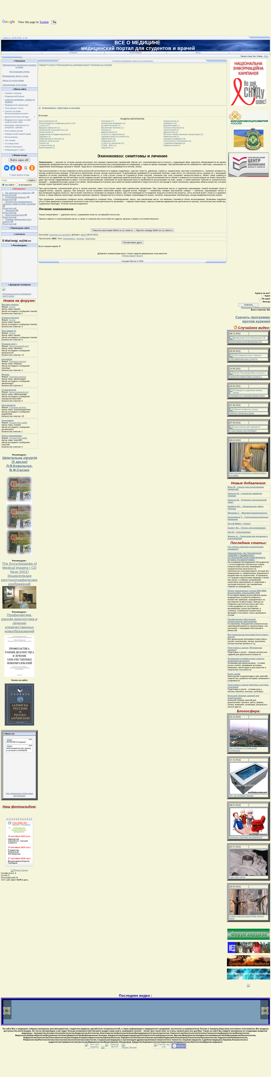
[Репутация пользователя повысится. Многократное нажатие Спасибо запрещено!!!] (112, 230)
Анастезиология (46, 121)
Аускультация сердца (19, 71)
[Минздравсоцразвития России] (249, 124)
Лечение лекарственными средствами (182, 134)
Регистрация (135, 53)
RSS (266, 56)
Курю (267, 296)
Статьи (51, 65)
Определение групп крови (14, 85)
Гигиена (104, 130)
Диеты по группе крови (13, 80)
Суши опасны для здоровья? (243, 430)
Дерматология (107, 132)
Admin (83, 235)
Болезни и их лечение (101, 65)
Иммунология (170, 136)
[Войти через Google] (26, 168)
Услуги (12, 307)
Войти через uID (19, 160)
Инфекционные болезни (50, 139)
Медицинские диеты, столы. (15, 76)
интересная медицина (111, 123)
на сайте (9, 185)
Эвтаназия (10, 210)
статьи (42, 125)
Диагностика (169, 132)
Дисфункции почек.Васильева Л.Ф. (246, 341)
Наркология (106, 139)
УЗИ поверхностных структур (244, 359)
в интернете (25, 185)
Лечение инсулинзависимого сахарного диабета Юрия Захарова (19, 203)
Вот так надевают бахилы (241, 795)
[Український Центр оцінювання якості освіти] (248, 176)
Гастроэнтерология (172, 128)
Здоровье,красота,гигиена (113, 136)
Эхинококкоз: (69, 238)
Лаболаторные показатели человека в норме (19, 66)
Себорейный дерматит (15, 197)
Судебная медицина (173, 143)
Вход (198, 53)
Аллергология (170, 121)
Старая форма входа (19, 175)
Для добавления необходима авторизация (19, 794)
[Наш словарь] (19, 725)
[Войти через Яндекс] (19, 168)
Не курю (266, 299)
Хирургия (105, 147)
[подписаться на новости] (235, 328)
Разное (42, 143)
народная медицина (173, 139)
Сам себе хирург (237, 877)
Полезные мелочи (17, 361)
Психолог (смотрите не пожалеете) (246, 837)
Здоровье (43, 136)
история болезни (109, 125)
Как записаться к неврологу (18, 193)
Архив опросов (262, 307)
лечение (80, 238)
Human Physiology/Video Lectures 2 (246, 376)
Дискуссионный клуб (19, 346)
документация (170, 125)
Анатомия (105, 121)
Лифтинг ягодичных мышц (242, 413)
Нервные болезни (47, 141)
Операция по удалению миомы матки (247, 395)
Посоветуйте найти (18, 423)
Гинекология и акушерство (51, 130)
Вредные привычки (48, 128)
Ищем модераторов (14, 215)
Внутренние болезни (110, 128)
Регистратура (9, 195)
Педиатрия (106, 141)
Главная (73, 53)
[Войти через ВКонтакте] (6, 168)
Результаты (247, 307)
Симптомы (90, 238)
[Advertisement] (19, 256)
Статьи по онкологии (111, 143)
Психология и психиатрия (176, 141)
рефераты (168, 123)
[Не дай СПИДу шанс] (248, 105)
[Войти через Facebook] (13, 168)
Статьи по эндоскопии (111, 134)
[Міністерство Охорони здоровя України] (248, 150)
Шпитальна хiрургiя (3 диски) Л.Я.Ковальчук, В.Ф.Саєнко (19, 464)
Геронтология (170, 130)
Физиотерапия (45, 147)
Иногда (266, 302)
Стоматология (45, 145)
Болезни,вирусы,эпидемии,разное (73, 65)
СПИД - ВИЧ (107, 145)
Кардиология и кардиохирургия (53, 134)
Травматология (171, 145)
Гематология (45, 132)
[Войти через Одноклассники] (32, 168)
